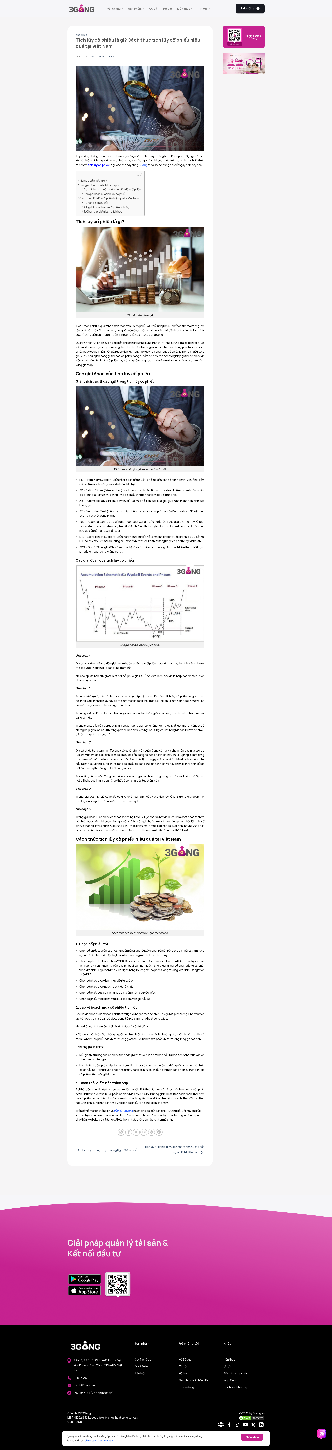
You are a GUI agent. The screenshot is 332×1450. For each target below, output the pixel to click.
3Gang (112, 56)
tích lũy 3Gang (123, 1111)
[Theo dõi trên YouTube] (246, 1425)
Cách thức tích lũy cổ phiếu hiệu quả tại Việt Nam (109, 198)
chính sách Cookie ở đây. (99, 1440)
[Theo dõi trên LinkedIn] (261, 1425)
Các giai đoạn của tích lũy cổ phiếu (100, 185)
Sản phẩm (135, 9)
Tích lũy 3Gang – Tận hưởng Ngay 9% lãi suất (109, 1150)
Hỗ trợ (167, 9)
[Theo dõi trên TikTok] (238, 1425)
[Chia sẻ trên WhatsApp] (121, 1132)
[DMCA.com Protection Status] (252, 1418)
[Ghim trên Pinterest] (151, 1132)
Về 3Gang (114, 9)
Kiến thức (183, 9)
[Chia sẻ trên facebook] (128, 1132)
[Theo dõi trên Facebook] (221, 1425)
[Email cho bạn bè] (143, 1132)
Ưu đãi (153, 9)
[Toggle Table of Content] (137, 176)
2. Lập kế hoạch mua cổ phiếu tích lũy (106, 207)
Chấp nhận (252, 1436)
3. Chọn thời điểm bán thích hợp (103, 211)
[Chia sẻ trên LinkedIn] (159, 1132)
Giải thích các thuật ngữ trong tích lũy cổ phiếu (112, 189)
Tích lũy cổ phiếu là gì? (93, 181)
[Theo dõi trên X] (254, 1425)
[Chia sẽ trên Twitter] (136, 1132)
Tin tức (203, 9)
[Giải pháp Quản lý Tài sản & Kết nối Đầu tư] (84, 9)
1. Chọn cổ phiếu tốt (96, 203)
